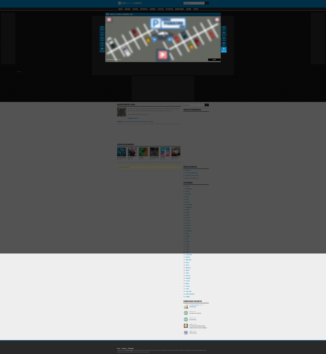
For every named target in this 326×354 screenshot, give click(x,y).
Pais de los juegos (129, 350)
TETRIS (187, 289)
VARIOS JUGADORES (190, 294)
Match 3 (187, 262)
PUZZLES (188, 281)
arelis (191, 331)
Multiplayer (188, 268)
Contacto (124, 348)
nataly (191, 324)
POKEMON (188, 278)
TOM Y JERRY (188, 291)
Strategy (188, 286)
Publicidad (131, 348)
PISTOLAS (188, 275)
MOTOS (187, 265)
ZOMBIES (188, 296)
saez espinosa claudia (194, 305)
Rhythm (187, 283)
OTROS (187, 273)
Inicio (118, 348)
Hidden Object (189, 254)
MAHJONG (188, 257)
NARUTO (187, 270)
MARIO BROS (188, 260)
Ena (190, 311)
